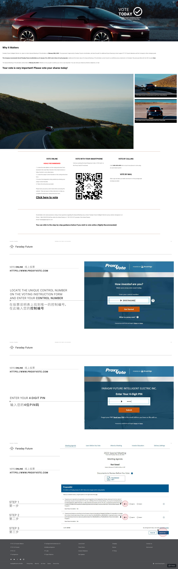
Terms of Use (56, 563)
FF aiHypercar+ (14, 554)
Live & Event (81, 543)
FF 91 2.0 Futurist (14, 547)
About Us (37, 563)
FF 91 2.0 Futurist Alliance (17, 543)
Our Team (43, 563)
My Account (149, 547)
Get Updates (81, 554)
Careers (49, 563)
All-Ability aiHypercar (49, 547)
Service (114, 547)
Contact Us (149, 543)
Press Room (81, 547)
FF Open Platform (48, 554)
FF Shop (114, 551)
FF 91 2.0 (12, 551)
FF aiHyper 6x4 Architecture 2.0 (52, 543)
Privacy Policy (30, 563)
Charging (114, 543)
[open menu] (4, 2)
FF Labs (46, 551)
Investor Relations (83, 551)
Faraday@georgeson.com (46, 219)
